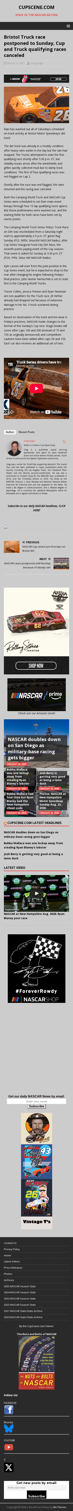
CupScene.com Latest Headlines (34, 823)
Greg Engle (36, 63)
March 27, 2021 (16, 63)
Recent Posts (26, 432)
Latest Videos (12, 1261)
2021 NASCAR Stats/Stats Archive (23, 1311)
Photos (8, 1274)
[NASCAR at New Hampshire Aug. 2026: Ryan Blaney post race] (36, 893)
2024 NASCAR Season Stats (20, 1292)
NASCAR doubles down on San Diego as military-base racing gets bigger (34, 748)
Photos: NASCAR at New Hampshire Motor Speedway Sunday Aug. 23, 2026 (53, 801)
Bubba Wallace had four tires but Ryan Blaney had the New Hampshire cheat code (20, 801)
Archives (9, 1280)
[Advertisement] (36, 1053)
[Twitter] (64, 441)
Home (7, 1255)
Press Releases (13, 1267)
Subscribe (36, 1106)
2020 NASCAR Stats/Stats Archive (23, 1317)
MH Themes (59, 1507)
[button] (67, 26)
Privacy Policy (12, 1249)
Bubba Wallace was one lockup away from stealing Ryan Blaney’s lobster (18, 777)
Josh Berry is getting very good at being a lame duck (52, 778)
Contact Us (10, 1243)
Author (10, 432)
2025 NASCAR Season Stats (20, 1286)
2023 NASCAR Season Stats (20, 1298)
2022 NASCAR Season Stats (20, 1304)
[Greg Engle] (14, 454)
